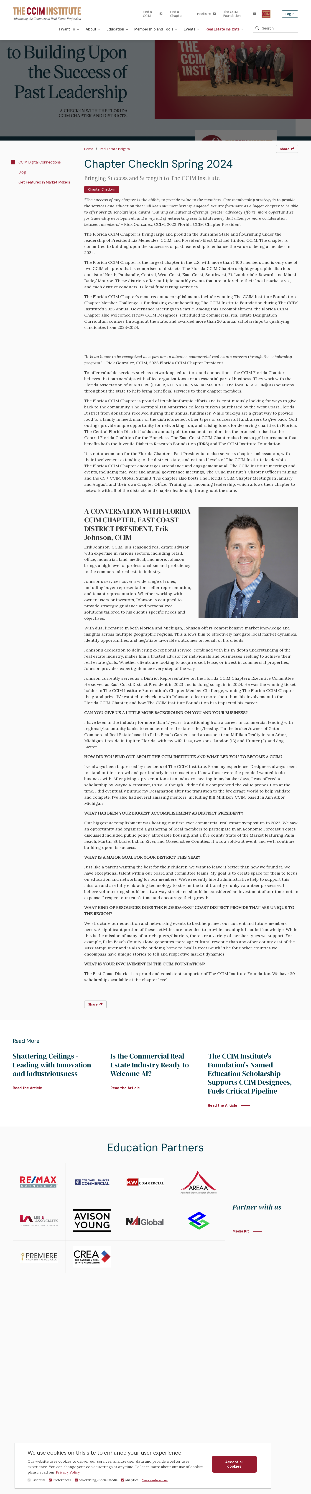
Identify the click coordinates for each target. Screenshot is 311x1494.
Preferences (62, 1480)
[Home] (47, 13)
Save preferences (155, 1480)
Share (284, 149)
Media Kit (240, 1231)
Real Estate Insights (115, 149)
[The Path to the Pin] (266, 14)
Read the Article (27, 1088)
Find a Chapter (176, 14)
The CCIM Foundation (232, 14)
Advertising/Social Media (98, 1480)
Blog (22, 172)
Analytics (131, 1480)
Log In (290, 14)
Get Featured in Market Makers (44, 182)
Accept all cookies (234, 1464)
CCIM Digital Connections (39, 162)
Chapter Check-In (101, 189)
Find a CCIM (147, 14)
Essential (38, 1480)
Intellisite (204, 14)
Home (88, 149)
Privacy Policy (67, 1472)
